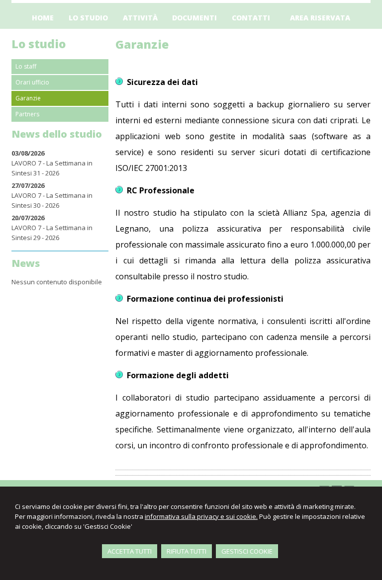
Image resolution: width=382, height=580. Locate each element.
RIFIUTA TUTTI (186, 551)
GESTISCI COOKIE (247, 551)
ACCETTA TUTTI (129, 551)
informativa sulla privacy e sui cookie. (201, 516)
